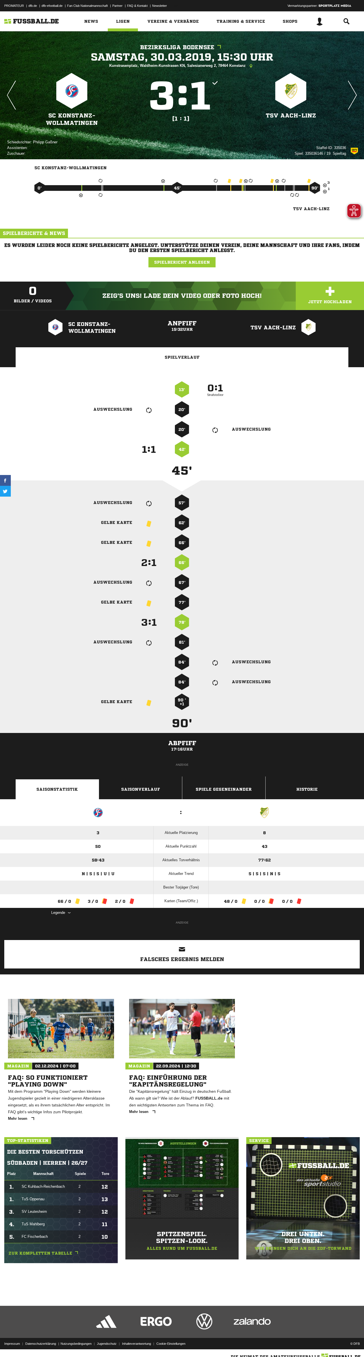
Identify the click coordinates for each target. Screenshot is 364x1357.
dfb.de (32, 5)
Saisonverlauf (140, 789)
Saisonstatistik (57, 789)
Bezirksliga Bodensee (177, 47)
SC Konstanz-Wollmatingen (72, 119)
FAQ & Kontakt (137, 5)
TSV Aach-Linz (291, 116)
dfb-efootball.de (52, 5)
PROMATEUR (14, 5)
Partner (117, 5)
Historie (307, 789)
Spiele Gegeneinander (224, 789)
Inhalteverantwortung (136, 1343)
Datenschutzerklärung (40, 1343)
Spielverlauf (182, 357)
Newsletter (159, 5)
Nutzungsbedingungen (76, 1343)
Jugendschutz (107, 1343)
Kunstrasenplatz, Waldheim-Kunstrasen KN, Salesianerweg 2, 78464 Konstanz (178, 65)
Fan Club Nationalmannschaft (87, 5)
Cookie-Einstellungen (170, 1343)
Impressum (12, 1343)
